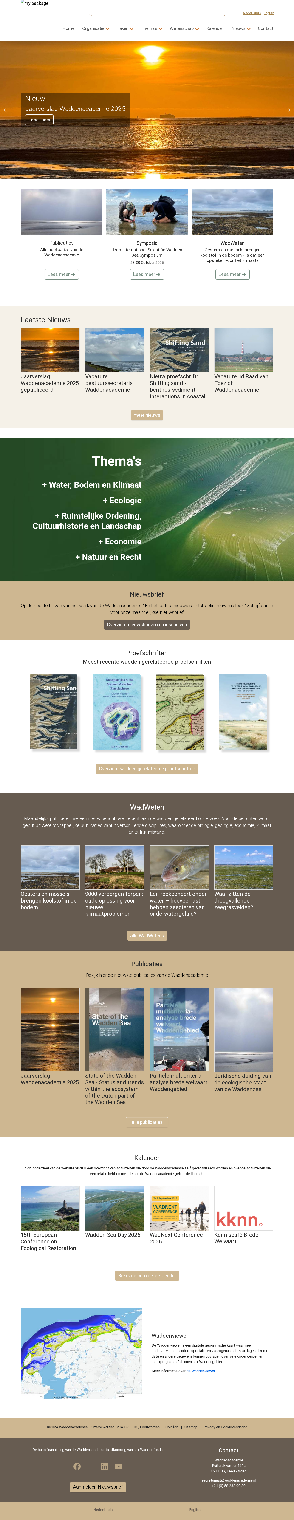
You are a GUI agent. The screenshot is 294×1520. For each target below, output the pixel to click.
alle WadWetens (147, 935)
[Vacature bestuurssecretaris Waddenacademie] (114, 350)
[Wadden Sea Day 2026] (114, 1208)
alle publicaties (147, 1122)
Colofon (171, 1427)
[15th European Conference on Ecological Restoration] (50, 1208)
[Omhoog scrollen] (283, 1509)
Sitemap (191, 1427)
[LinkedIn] (105, 1466)
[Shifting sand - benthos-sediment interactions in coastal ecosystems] (56, 711)
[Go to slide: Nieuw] (130, 172)
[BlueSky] (91, 1466)
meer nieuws (147, 415)
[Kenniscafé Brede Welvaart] (243, 1208)
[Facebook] (77, 1466)
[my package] (41, 13)
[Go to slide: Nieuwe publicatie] (138, 172)
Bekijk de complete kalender (147, 1275)
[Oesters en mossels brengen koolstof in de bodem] (50, 867)
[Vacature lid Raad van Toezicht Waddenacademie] (243, 350)
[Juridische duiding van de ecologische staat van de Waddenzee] (243, 1030)
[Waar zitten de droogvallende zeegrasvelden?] (243, 867)
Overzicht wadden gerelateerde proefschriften (147, 768)
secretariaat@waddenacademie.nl (228, 1480)
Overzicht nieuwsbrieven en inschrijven (147, 624)
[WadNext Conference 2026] (179, 1208)
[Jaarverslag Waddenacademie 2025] (50, 1029)
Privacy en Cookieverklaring (225, 1427)
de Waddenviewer (201, 1371)
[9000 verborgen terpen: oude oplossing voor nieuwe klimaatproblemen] (114, 867)
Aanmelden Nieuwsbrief (98, 1487)
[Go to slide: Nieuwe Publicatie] (147, 172)
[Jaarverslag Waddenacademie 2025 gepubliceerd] (50, 350)
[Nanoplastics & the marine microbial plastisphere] (119, 712)
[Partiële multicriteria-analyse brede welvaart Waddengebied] (179, 1029)
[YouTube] (118, 1466)
